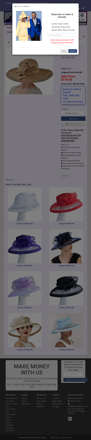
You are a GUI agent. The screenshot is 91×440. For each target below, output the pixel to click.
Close (64, 51)
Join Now (73, 51)
